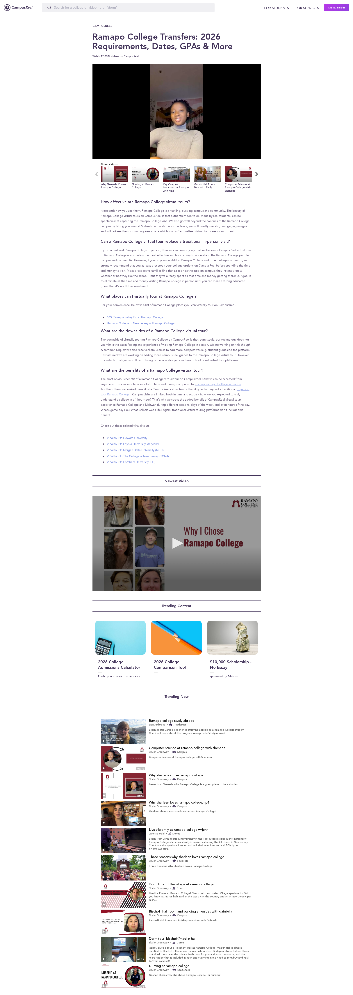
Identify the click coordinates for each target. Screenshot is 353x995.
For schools (307, 8)
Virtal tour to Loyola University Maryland (133, 444)
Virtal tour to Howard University (127, 438)
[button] (114, 179)
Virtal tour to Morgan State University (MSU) (135, 450)
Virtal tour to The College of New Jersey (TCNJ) (138, 456)
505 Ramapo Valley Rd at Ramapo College (135, 317)
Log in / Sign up (336, 7)
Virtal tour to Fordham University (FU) (131, 462)
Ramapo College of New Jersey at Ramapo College (140, 323)
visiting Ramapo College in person (218, 384)
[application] (176, 111)
